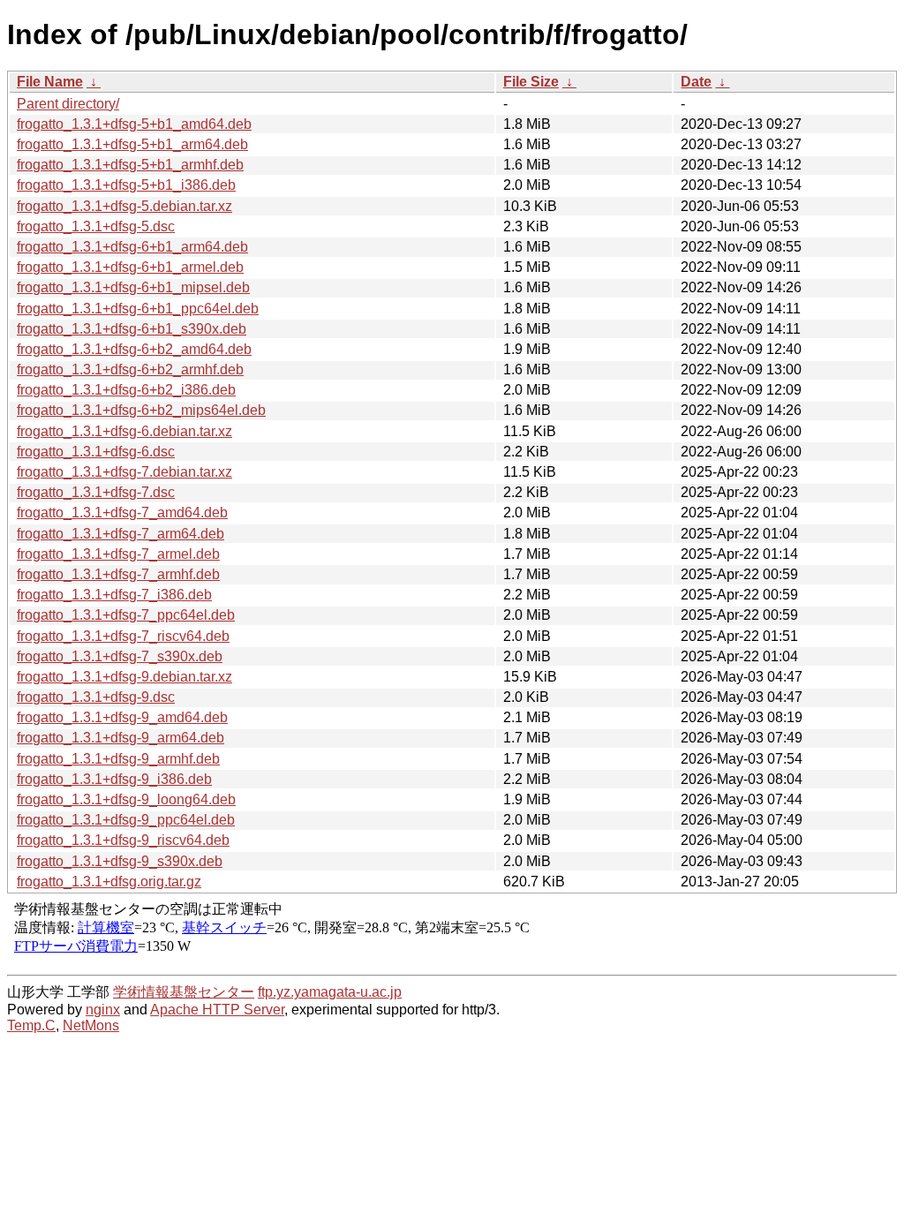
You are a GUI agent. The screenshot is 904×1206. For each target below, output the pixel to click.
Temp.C (31, 1025)
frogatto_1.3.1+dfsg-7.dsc (96, 492)
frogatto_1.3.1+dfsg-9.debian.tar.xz (124, 676)
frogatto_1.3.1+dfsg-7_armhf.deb (118, 574)
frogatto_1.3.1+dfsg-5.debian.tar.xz (124, 206)
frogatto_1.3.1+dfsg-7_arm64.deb (120, 533)
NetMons (91, 1025)
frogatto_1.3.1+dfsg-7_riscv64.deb (123, 636)
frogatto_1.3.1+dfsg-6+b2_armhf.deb (130, 369)
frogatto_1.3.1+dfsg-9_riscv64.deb (123, 840)
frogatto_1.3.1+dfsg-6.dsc (96, 451)
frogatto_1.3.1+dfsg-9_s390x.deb (119, 861)
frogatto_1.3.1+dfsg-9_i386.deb (114, 779)
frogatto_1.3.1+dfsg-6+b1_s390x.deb (131, 328)
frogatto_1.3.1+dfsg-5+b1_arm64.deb (132, 144)
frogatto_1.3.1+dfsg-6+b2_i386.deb (126, 389)
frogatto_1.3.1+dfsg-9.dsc (96, 697)
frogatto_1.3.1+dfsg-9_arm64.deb (120, 737)
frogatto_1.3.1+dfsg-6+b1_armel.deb (130, 267)
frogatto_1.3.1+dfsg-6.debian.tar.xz (124, 431)
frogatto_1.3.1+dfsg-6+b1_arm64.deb (132, 246)
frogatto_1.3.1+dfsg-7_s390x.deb (119, 656)
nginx (103, 1009)
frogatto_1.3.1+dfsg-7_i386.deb (114, 594)
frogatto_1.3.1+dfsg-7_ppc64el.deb (126, 614)
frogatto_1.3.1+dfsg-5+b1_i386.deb (126, 184)
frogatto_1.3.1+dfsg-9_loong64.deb (126, 799)
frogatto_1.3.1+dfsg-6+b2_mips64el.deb (141, 410)
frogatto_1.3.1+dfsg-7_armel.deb (118, 554)
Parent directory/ (68, 103)
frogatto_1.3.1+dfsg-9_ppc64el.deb (126, 819)
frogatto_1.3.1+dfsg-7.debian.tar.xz (124, 471)
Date (696, 81)
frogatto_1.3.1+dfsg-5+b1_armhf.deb (130, 164)
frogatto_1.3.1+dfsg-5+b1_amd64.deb (134, 124)
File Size (531, 81)
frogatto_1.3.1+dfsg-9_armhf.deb (118, 758)
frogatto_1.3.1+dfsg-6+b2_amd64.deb (134, 349)
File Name (50, 81)
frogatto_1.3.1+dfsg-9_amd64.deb (122, 717)
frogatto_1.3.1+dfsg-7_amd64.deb (122, 512)
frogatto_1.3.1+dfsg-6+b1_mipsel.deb (133, 287)
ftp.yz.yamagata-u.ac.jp (330, 991)
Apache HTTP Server (217, 1009)
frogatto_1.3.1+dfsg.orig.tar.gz (109, 881)
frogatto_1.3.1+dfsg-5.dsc (96, 226)
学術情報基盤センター (183, 991)
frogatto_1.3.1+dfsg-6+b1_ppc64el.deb (138, 308)
